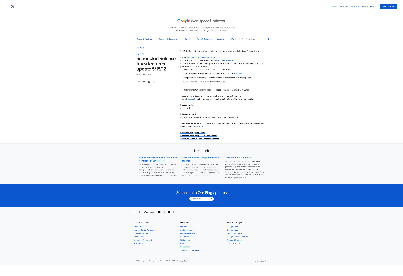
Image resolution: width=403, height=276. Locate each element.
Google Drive (146, 74)
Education (221, 39)
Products (334, 7)
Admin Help (138, 227)
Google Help (138, 237)
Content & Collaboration (168, 39)
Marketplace (185, 240)
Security (183, 227)
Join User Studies (234, 244)
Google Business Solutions (237, 237)
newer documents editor (225, 60)
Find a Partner (185, 237)
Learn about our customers (238, 157)
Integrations (185, 247)
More (234, 39)
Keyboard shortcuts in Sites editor (201, 57)
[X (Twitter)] (164, 212)
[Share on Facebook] (149, 82)
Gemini (188, 39)
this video (238, 73)
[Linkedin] (169, 212)
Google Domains (233, 230)
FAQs (182, 244)
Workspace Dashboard (142, 240)
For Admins (344, 7)
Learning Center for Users (143, 230)
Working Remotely (187, 233)
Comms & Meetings (144, 39)
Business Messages (234, 240)
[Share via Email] (138, 82)
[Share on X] (154, 82)
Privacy (181, 261)
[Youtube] (159, 212)
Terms (185, 261)
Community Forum (140, 233)
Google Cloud (232, 227)
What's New (138, 244)
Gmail (138, 74)
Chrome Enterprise (234, 233)
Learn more (198, 126)
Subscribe (388, 6)
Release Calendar (368, 7)
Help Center (355, 7)
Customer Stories (187, 230)
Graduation (193, 99)
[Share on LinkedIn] (144, 82)
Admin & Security (204, 39)
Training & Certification (189, 250)
